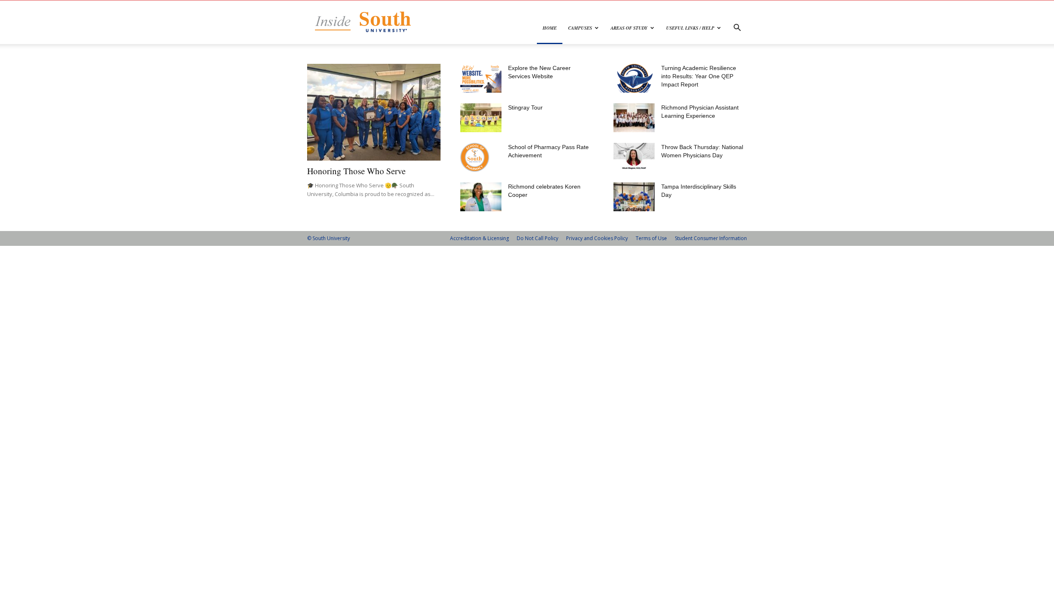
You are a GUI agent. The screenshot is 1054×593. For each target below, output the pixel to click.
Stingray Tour (525, 107)
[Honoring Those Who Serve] (374, 112)
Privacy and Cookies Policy (597, 238)
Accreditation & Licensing (479, 238)
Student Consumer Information (711, 238)
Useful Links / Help (690, 28)
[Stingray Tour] (480, 117)
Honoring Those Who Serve (356, 171)
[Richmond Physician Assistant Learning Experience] (634, 117)
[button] (737, 29)
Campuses (580, 28)
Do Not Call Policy (537, 238)
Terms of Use (651, 238)
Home (550, 28)
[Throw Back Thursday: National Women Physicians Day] (634, 157)
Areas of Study (629, 28)
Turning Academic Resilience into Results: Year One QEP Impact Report (698, 76)
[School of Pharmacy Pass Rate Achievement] (474, 157)
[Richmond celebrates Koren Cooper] (480, 196)
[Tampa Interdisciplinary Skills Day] (634, 196)
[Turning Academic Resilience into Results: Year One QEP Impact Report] (634, 78)
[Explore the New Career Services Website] (480, 78)
